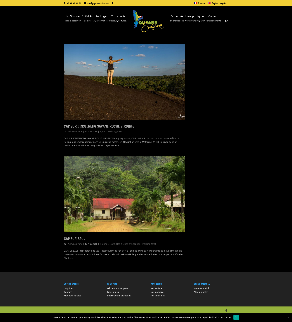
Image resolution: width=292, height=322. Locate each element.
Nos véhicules (158, 295)
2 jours (103, 131)
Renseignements (213, 18)
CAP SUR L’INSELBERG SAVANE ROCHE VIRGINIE (99, 126)
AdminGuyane (75, 131)
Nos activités (157, 288)
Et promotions (177, 18)
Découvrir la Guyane (117, 288)
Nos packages (158, 291)
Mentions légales (72, 295)
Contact (68, 291)
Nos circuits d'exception (128, 243)
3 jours (111, 243)
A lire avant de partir (195, 18)
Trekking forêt (115, 131)
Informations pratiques (119, 295)
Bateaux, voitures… (118, 18)
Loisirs (87, 18)
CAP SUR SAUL (74, 238)
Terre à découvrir (72, 18)
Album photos (201, 291)
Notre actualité (201, 288)
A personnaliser (101, 18)
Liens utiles (113, 291)
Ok (236, 317)
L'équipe (68, 288)
